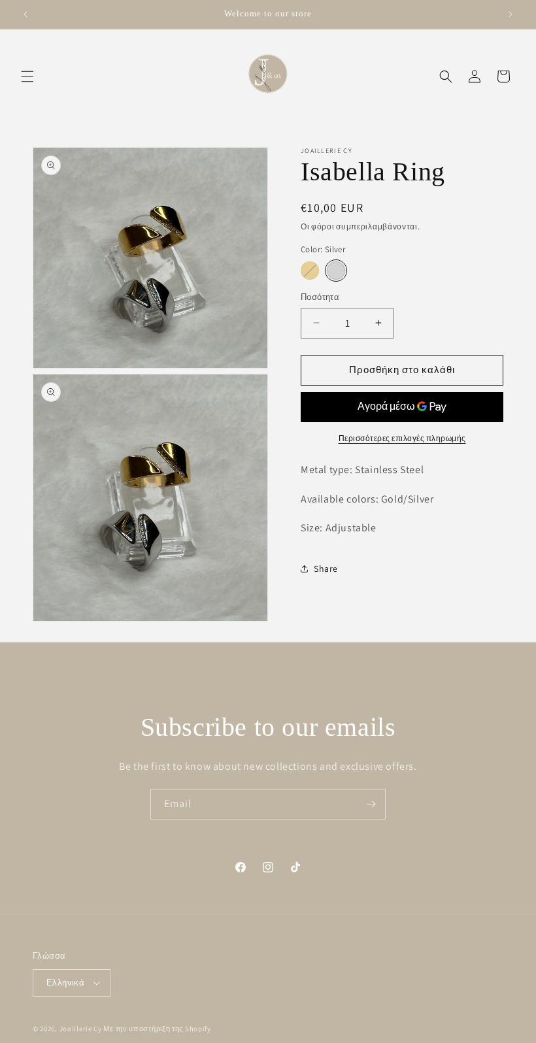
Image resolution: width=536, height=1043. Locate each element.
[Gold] (310, 270)
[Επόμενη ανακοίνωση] (510, 14)
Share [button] (326, 568)
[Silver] (336, 270)
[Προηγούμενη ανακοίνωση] (25, 14)
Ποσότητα (320, 297)
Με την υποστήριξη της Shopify (156, 1028)
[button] (27, 76)
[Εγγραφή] (370, 804)
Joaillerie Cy (80, 1028)
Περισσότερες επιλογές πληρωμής (402, 438)
